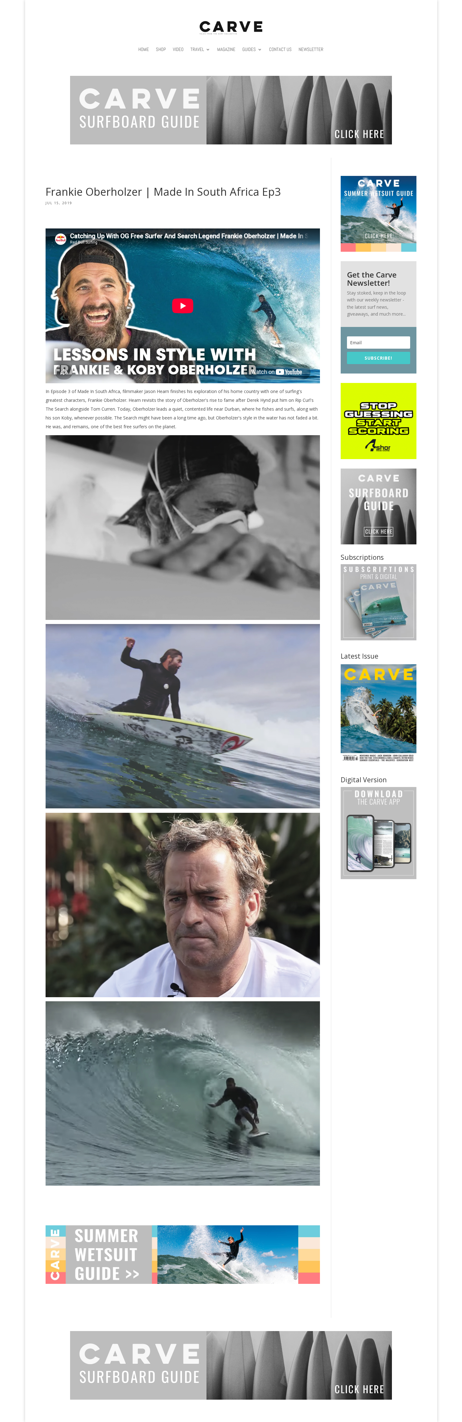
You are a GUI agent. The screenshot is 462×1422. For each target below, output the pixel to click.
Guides (249, 49)
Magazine (226, 49)
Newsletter (311, 49)
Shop (161, 49)
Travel (197, 49)
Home (143, 49)
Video (178, 49)
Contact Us (280, 49)
